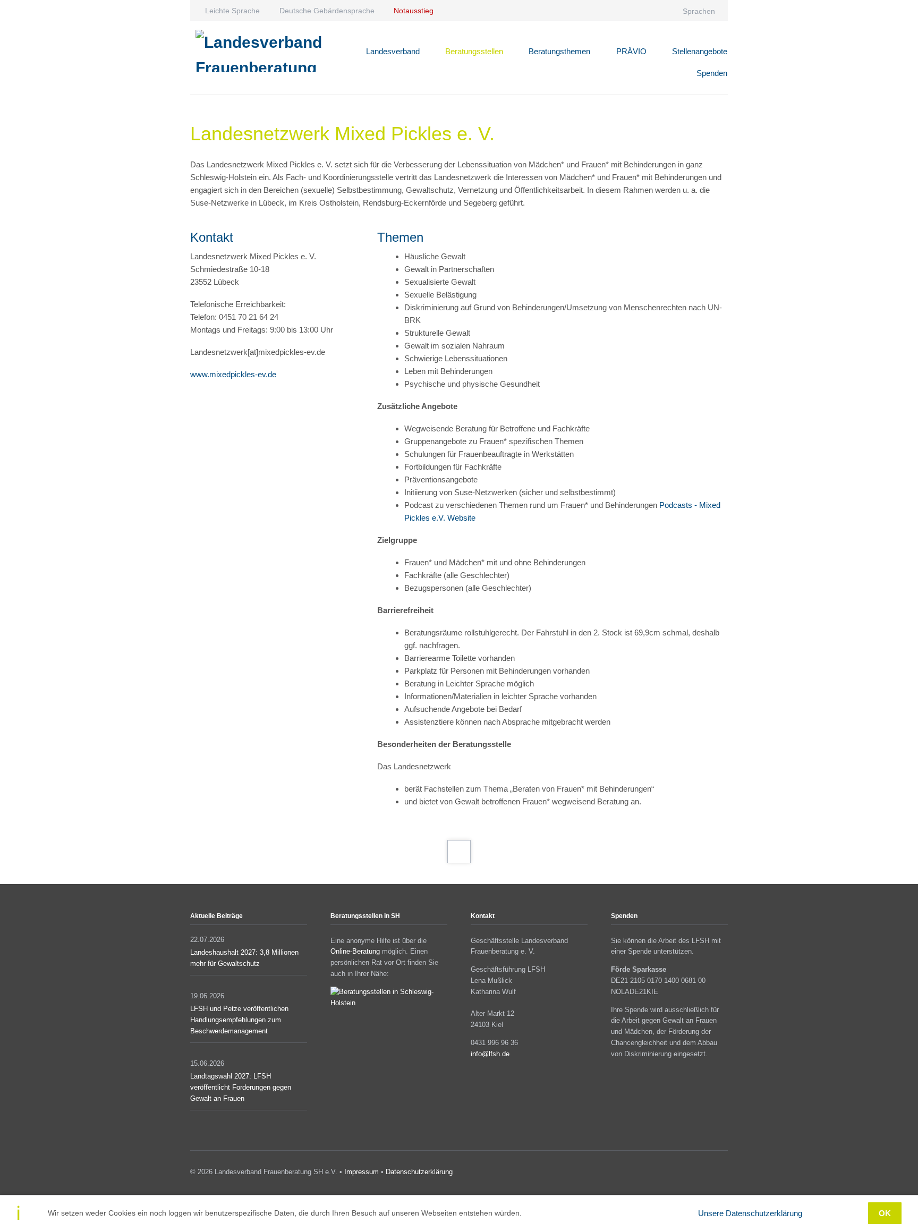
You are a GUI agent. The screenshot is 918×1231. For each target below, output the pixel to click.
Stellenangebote (699, 51)
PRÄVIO (631, 51)
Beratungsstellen (474, 51)
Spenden (711, 73)
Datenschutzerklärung (419, 1172)
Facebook (692, 1174)
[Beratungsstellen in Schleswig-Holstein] (388, 1003)
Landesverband (393, 51)
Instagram (707, 1174)
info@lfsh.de (490, 1054)
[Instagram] (640, 10)
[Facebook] (619, 10)
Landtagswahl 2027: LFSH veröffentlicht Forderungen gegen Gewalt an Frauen (240, 1087)
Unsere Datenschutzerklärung (750, 1213)
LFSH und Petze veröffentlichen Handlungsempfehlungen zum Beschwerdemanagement (239, 1020)
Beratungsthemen (559, 51)
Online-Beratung (355, 951)
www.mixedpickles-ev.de (233, 374)
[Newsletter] (661, 10)
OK (885, 1213)
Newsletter (723, 1174)
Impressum (361, 1172)
